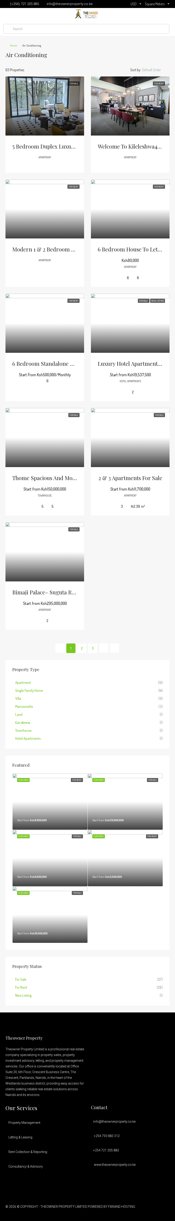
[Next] (103, 648)
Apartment (23, 682)
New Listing (23, 995)
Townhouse (23, 730)
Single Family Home (29, 690)
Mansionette (24, 706)
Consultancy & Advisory (25, 1166)
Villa (18, 698)
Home (13, 45)
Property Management (24, 1122)
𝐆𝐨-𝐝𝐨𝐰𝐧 (22, 722)
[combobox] (155, 70)
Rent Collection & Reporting (27, 1152)
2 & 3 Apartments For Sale (130, 477)
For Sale (20, 979)
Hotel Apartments (28, 738)
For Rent (21, 987)
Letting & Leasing (20, 1137)
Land (18, 714)
